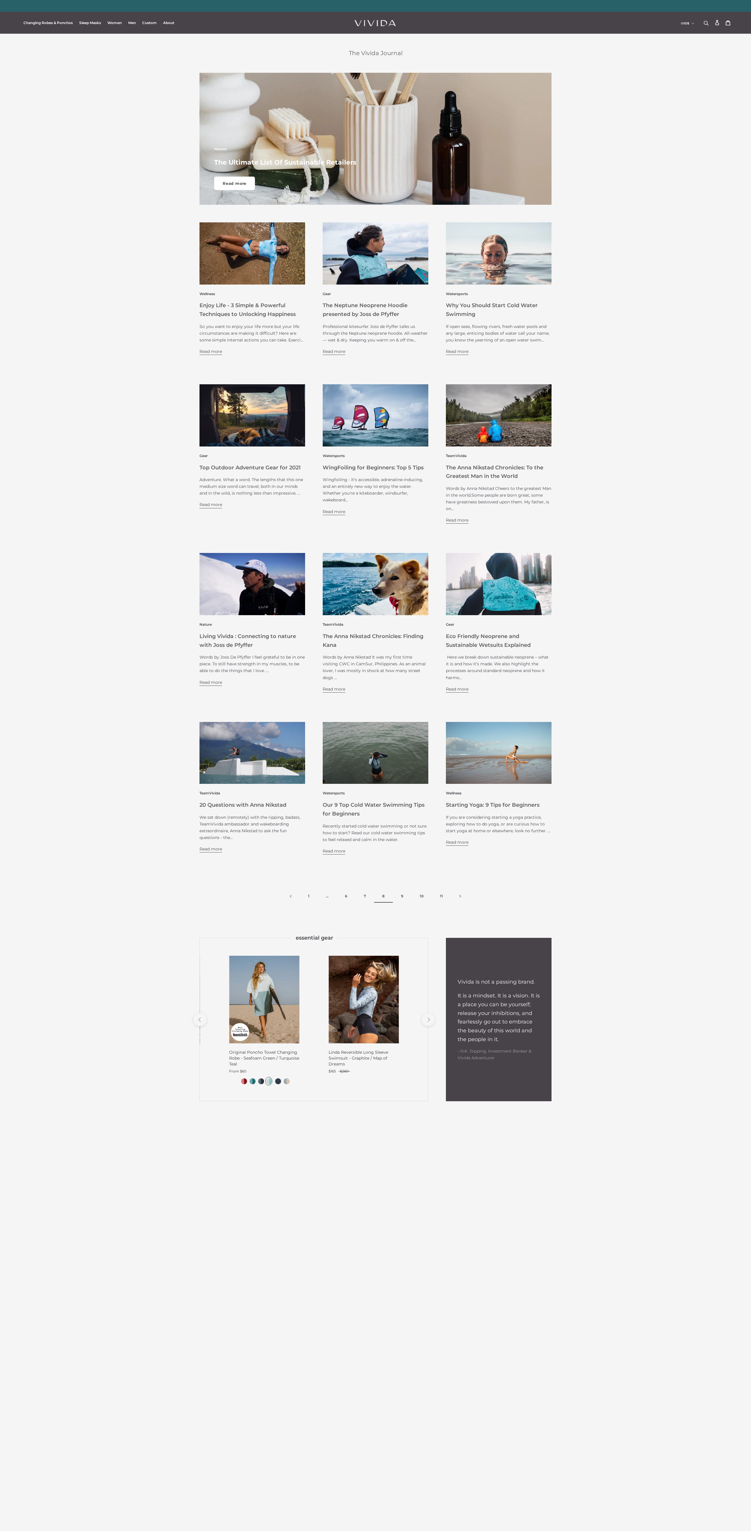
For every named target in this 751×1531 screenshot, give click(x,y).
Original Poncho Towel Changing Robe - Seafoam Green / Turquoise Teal (264, 1058)
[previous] (199, 1019)
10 (422, 896)
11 (441, 896)
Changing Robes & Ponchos (48, 23)
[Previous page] (291, 896)
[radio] (243, 1081)
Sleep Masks (90, 23)
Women (114, 23)
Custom (149, 23)
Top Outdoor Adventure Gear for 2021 (250, 467)
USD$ (685, 23)
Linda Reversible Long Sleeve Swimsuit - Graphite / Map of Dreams (358, 1058)
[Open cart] (727, 23)
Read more (234, 183)
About (168, 23)
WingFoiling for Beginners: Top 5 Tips (373, 467)
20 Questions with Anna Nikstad (242, 805)
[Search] (706, 23)
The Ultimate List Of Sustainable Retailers (285, 162)
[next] (427, 1019)
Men (132, 23)
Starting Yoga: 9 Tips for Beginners (492, 805)
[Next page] (460, 896)
